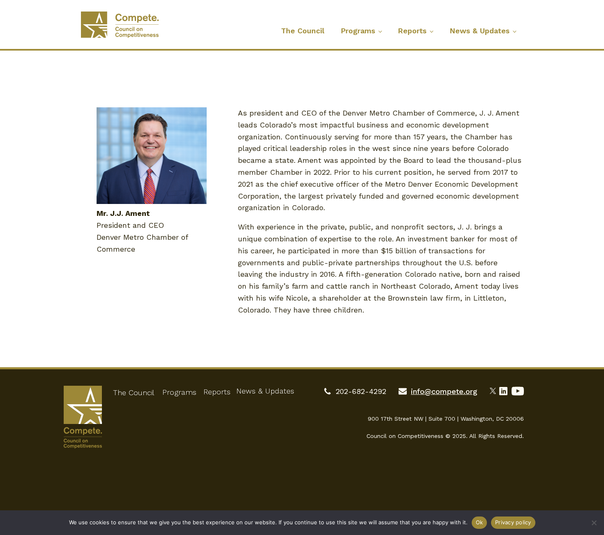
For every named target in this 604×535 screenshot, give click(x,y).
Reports (412, 30)
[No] (594, 523)
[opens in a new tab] (494, 390)
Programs (358, 30)
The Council (302, 30)
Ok (479, 522)
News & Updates (479, 30)
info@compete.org (444, 391)
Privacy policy (513, 522)
